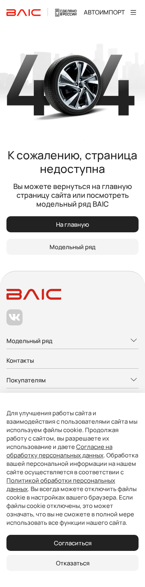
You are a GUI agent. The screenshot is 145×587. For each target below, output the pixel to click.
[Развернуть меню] (72, 341)
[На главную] (23, 12)
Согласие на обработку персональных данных (59, 451)
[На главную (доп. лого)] (66, 12)
